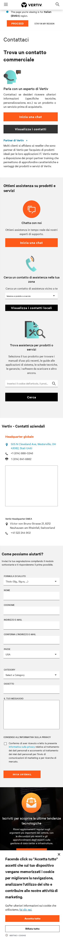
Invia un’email (22, 774)
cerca (31, 397)
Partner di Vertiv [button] (14, 140)
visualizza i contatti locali (31, 308)
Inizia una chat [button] (30, 117)
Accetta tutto (32, 918)
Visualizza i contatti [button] (30, 129)
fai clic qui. (25, 909)
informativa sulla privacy (22, 746)
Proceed (17, 23)
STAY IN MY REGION (44, 23)
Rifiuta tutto (32, 928)
